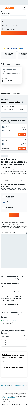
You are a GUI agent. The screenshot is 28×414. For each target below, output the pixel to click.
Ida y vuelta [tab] (5, 116)
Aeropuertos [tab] (6, 361)
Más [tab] (21, 180)
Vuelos (11, 385)
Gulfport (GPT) (7, 372)
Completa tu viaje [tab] (21, 361)
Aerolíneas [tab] (7, 180)
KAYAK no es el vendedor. (8, 401)
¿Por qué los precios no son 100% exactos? (13, 407)
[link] (14, 215)
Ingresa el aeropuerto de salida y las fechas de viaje (14, 320)
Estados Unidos (18, 385)
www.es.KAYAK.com (5, 385)
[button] (2, 7)
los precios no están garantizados (8, 397)
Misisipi (23, 385)
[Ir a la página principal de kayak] (9, 8)
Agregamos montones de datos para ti (11, 404)
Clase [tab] (12, 361)
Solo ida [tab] (12, 116)
